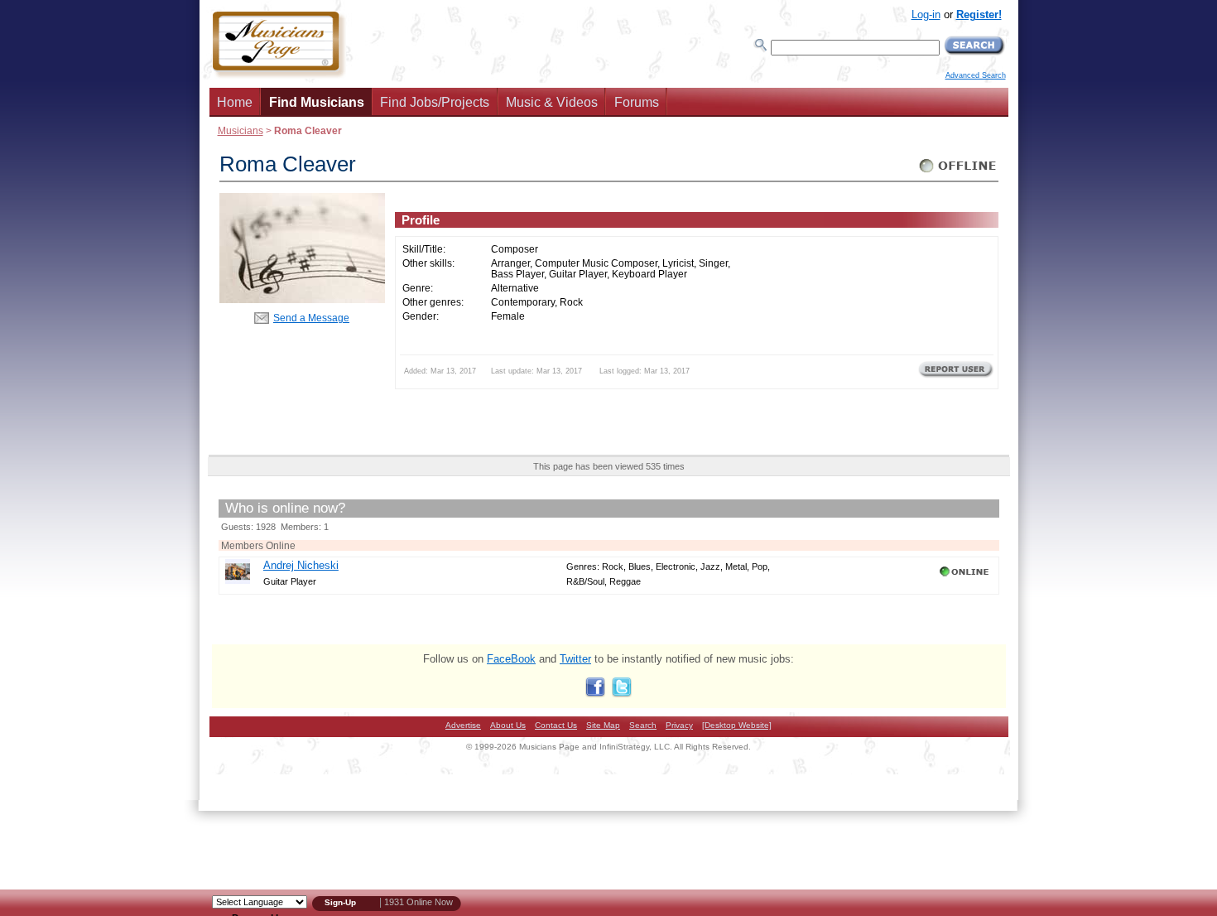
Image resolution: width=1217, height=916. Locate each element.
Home (235, 102)
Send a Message (311, 317)
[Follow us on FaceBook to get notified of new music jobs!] (595, 693)
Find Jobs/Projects (434, 102)
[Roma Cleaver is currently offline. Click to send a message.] (958, 172)
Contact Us (556, 725)
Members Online (258, 545)
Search (643, 725)
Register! (979, 14)
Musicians (240, 130)
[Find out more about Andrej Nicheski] (237, 580)
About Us (508, 725)
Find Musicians (316, 102)
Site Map (603, 725)
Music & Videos (552, 102)
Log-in (926, 14)
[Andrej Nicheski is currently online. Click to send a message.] (966, 576)
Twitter (575, 659)
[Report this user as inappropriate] (955, 376)
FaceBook (511, 659)
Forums (636, 102)
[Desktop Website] (737, 725)
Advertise (463, 725)
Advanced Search (975, 75)
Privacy (679, 725)
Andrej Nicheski (301, 565)
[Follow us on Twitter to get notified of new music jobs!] (622, 693)
